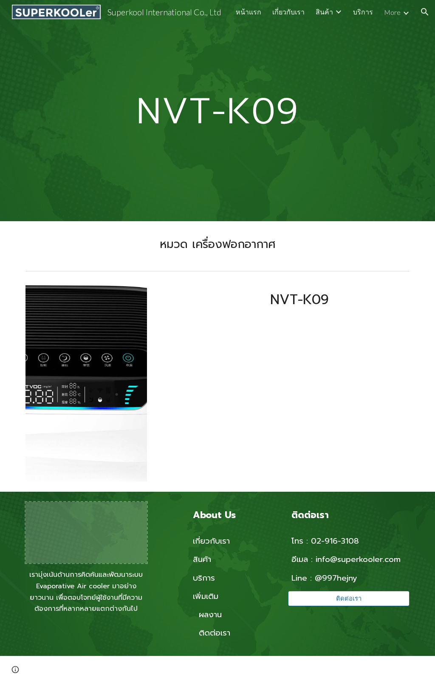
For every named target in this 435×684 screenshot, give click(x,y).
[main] (217, 110)
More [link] (392, 12)
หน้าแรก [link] (248, 12)
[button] (425, 12)
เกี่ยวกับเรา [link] (288, 12)
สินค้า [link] (324, 12)
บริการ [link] (363, 12)
